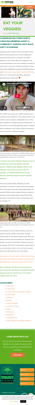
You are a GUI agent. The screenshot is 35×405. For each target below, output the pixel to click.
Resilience (10, 315)
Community (11, 289)
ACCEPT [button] (23, 401)
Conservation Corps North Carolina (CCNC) (17, 72)
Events (9, 300)
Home (5, 33)
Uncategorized (12, 318)
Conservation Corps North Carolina (19, 292)
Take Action (25, 379)
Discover (24, 383)
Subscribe (17, 355)
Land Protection (12, 303)
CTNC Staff (11, 295)
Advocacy (10, 286)
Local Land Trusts (13, 306)
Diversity (10, 297)
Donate (29, 7)
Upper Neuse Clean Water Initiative (19, 320)
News (9, 309)
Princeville (10, 312)
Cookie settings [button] (14, 401)
